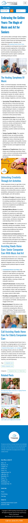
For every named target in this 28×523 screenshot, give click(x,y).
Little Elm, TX (4, 474)
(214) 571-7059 (5, 504)
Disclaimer (16, 514)
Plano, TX (3, 478)
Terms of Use (16, 512)
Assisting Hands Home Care (16, 44)
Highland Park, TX (6, 472)
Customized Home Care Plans (11, 269)
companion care (9, 363)
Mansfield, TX (4, 476)
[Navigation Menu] (25, 3)
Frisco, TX (4, 470)
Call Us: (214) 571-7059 (14, 521)
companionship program (7, 348)
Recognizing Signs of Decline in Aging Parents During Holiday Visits (13, 391)
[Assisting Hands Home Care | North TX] (9, 3)
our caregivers (18, 348)
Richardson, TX (5, 482)
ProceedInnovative (18, 516)
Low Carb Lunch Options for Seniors (10, 419)
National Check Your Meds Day (9, 406)
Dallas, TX (4, 468)
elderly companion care (7, 366)
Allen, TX (3, 462)
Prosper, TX (4, 480)
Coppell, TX (4, 466)
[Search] (25, 10)
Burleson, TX (4, 464)
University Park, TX (6, 483)
